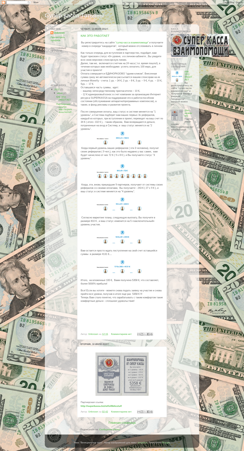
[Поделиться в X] (145, 334)
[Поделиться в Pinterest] (151, 334)
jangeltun (142, 442)
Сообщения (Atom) (109, 429)
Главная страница (122, 422)
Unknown (59, 33)
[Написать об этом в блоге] (142, 334)
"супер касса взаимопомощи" (132, 42)
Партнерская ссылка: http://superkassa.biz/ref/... (64, 109)
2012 (57, 89)
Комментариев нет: (122, 334)
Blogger (166, 442)
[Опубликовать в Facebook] (148, 334)
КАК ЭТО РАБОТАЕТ (95, 35)
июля (60, 93)
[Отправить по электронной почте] (138, 334)
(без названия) (188, 113)
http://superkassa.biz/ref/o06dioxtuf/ (101, 406)
